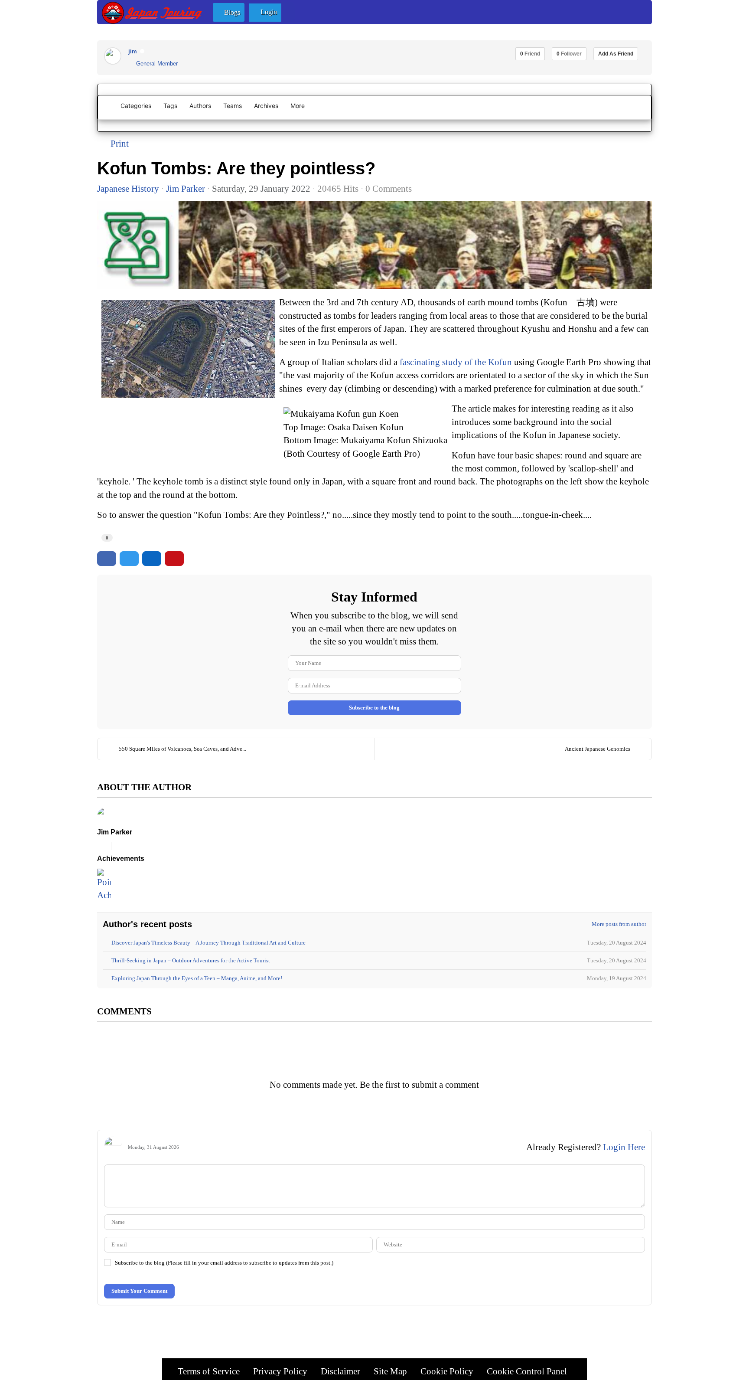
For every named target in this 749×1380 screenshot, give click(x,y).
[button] (228, 12)
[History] (374, 245)
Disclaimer (340, 1371)
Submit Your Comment (139, 1291)
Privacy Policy (280, 1371)
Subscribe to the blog (374, 707)
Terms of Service (209, 1371)
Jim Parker (185, 188)
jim (132, 51)
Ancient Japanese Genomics (597, 749)
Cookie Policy (446, 1371)
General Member (155, 63)
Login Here (624, 1147)
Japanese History (128, 188)
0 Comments (388, 188)
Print (120, 143)
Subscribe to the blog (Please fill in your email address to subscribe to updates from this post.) (224, 1262)
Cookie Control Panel (527, 1371)
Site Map (390, 1371)
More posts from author (619, 924)
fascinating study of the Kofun (456, 362)
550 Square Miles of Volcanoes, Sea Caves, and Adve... (182, 749)
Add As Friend (615, 54)
